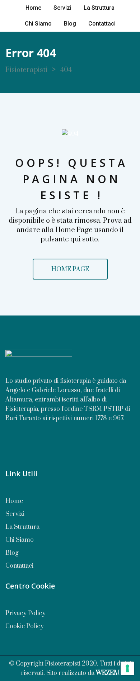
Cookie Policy (24, 626)
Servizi (62, 7)
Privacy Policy (25, 613)
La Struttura (99, 7)
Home (33, 7)
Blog (70, 23)
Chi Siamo (38, 23)
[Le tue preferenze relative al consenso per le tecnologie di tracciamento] (127, 668)
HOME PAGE (70, 269)
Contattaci (102, 23)
